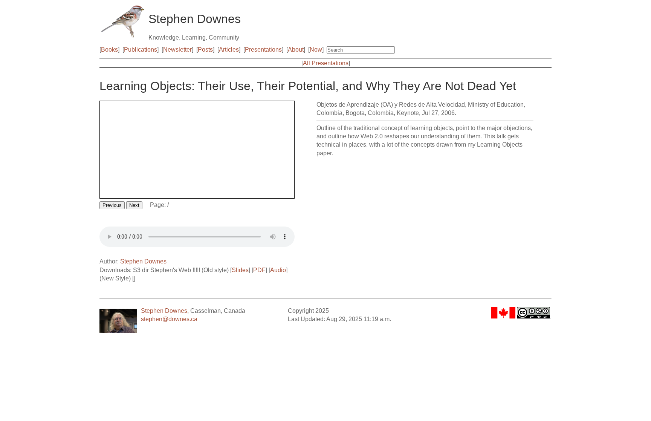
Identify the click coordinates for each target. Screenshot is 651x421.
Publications (140, 49)
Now (316, 49)
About (296, 49)
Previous (112, 205)
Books (109, 49)
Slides (240, 270)
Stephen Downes (143, 261)
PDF (259, 270)
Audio (278, 270)
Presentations (263, 49)
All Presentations (325, 63)
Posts (205, 49)
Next (134, 205)
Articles (229, 49)
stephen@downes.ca (169, 319)
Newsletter (177, 49)
